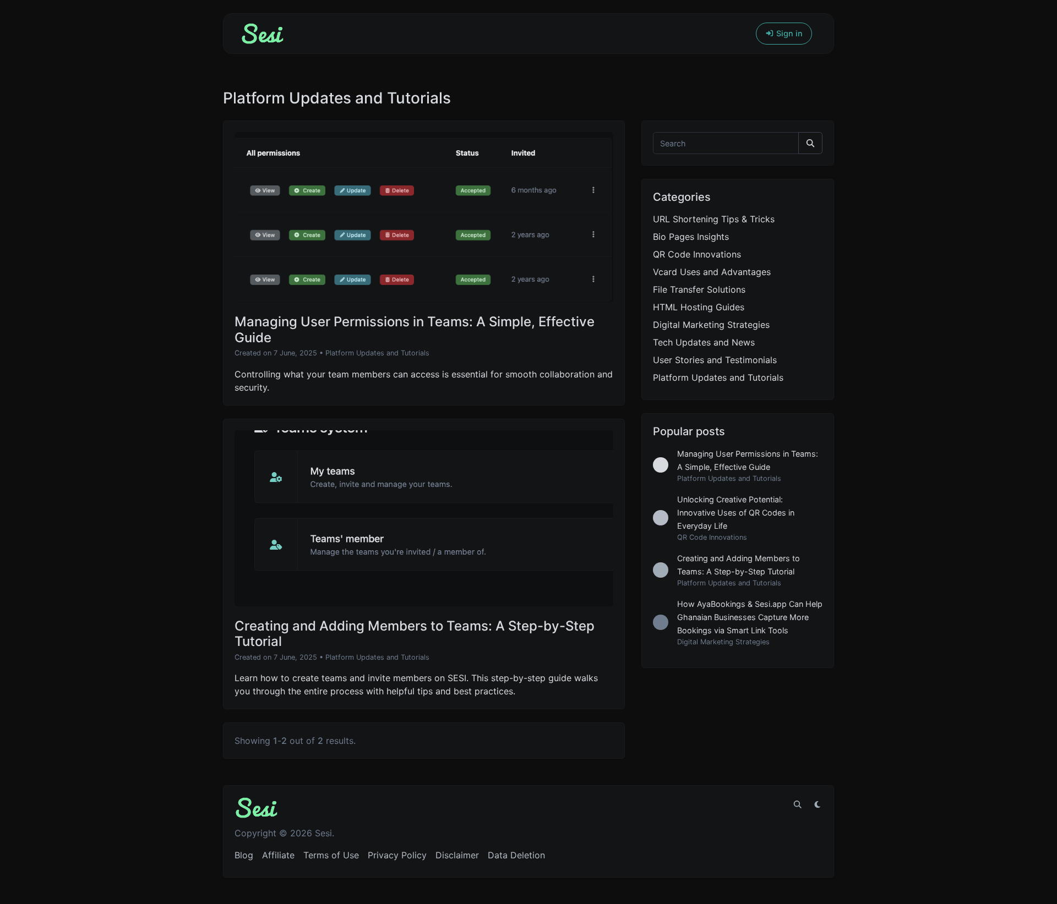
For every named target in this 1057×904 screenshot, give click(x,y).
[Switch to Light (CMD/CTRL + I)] (817, 804)
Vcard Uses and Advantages (712, 271)
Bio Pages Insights (691, 236)
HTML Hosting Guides (698, 307)
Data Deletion (516, 855)
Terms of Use (331, 855)
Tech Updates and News (704, 342)
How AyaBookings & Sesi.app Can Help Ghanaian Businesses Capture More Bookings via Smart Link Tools (749, 617)
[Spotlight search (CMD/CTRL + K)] (797, 804)
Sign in (788, 33)
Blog (244, 855)
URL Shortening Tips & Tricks (714, 218)
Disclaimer (457, 855)
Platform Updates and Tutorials (377, 353)
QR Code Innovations (697, 254)
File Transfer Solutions (699, 289)
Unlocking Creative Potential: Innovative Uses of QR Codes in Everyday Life (735, 512)
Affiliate (278, 855)
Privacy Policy (397, 855)
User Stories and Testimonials (715, 359)
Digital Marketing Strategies (711, 324)
